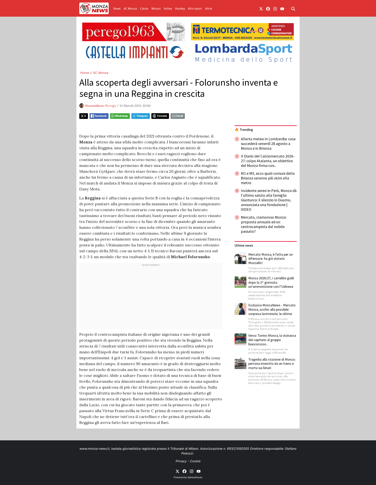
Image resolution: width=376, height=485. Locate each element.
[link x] (261, 8)
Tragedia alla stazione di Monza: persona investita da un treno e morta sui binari (272, 363)
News (117, 8)
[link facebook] (268, 8)
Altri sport (195, 8)
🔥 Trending (244, 130)
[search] (293, 8)
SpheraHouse (194, 477)
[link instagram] (275, 8)
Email (179, 115)
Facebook (101, 115)
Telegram (142, 115)
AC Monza (130, 8)
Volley (168, 8)
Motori (156, 8)
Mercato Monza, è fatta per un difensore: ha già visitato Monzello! (270, 258)
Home (84, 73)
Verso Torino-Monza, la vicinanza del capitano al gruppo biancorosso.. (272, 339)
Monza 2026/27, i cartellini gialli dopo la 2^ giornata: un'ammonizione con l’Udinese (271, 282)
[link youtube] (282, 8)
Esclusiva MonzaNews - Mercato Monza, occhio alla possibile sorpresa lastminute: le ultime (272, 309)
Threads (162, 115)
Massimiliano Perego (100, 106)
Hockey (180, 8)
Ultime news (244, 245)
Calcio (144, 8)
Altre (208, 8)
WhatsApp (121, 115)
